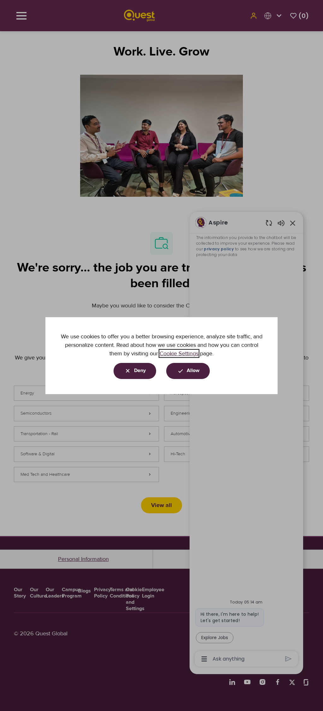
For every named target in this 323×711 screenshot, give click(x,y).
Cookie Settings (179, 353)
